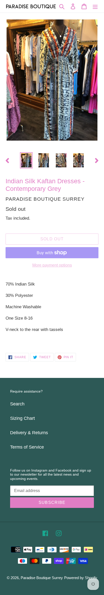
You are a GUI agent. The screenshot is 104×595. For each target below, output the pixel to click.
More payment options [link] (52, 265)
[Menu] (95, 6)
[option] (26, 160)
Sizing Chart (22, 418)
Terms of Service (27, 447)
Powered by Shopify (80, 578)
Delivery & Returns (29, 432)
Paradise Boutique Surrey (42, 578)
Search (17, 403)
